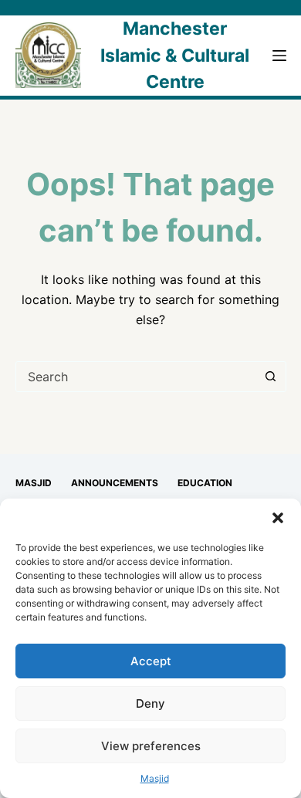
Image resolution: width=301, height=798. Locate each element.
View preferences (151, 746)
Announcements (114, 483)
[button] (278, 518)
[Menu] (279, 56)
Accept (150, 661)
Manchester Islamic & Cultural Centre (174, 55)
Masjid (154, 778)
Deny (150, 703)
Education (205, 483)
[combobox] (136, 376)
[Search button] (271, 376)
